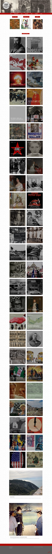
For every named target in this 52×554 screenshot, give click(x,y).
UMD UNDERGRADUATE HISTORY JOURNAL (6, 7)
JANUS (6, 4)
